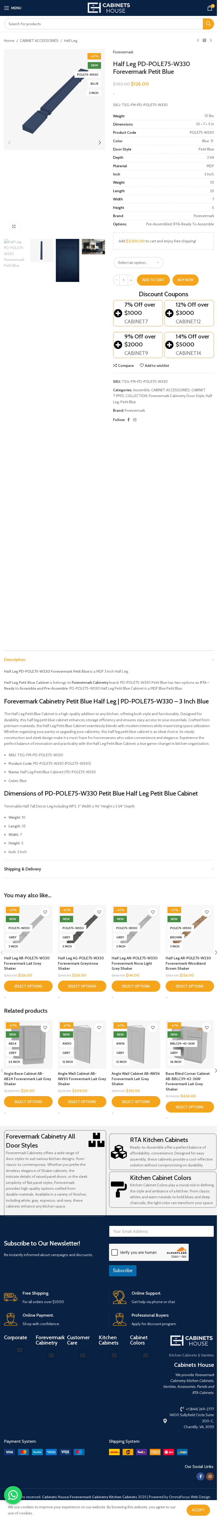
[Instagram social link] (135, 419)
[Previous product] (198, 40)
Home (9, 40)
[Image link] (44, 1451)
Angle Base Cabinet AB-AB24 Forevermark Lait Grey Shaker (27, 1078)
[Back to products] (204, 40)
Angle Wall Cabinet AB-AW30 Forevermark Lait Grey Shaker (82, 1078)
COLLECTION (136, 395)
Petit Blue (128, 402)
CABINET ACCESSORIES (39, 40)
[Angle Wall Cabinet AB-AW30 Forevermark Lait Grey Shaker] (82, 1044)
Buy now (185, 280)
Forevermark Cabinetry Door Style (176, 395)
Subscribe (122, 1270)
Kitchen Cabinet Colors (160, 1178)
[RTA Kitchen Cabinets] (119, 1152)
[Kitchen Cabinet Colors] (119, 1189)
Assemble (141, 390)
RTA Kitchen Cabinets (159, 1140)
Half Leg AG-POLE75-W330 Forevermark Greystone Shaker (81, 963)
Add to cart (153, 280)
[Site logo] (109, 7)
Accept (198, 1510)
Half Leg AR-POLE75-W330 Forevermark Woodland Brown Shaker (188, 963)
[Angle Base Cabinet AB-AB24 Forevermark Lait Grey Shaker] (28, 1044)
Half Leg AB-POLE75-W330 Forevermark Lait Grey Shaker (27, 963)
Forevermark (123, 52)
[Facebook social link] (128, 419)
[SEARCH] (208, 23)
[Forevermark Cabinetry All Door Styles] (96, 1140)
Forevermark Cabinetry (90, 682)
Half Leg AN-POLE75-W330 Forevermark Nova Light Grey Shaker (135, 963)
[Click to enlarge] (14, 226)
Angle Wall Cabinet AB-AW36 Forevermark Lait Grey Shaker (136, 1078)
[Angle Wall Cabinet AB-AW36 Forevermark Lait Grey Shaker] (136, 1044)
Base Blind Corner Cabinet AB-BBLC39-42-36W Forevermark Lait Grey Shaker (188, 1081)
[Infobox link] (54, 1298)
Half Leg (70, 40)
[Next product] (211, 40)
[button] (9, 142)
